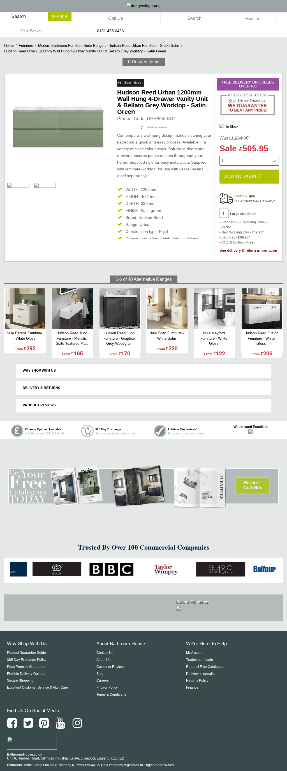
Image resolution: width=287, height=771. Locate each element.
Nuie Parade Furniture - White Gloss (24, 335)
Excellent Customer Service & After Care (37, 687)
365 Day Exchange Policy (26, 659)
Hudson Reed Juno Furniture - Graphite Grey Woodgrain (119, 338)
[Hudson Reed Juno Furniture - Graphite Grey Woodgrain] (119, 308)
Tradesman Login (199, 659)
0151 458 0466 (110, 31)
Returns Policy (197, 680)
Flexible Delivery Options (26, 673)
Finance (192, 687)
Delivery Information (201, 673)
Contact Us (104, 652)
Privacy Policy (107, 687)
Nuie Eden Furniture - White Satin (166, 335)
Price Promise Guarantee (26, 666)
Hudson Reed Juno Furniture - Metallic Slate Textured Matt (72, 338)
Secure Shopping (20, 680)
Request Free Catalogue (205, 666)
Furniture (26, 45)
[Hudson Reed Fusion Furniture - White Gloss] (262, 308)
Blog (99, 673)
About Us (103, 659)
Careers (102, 680)
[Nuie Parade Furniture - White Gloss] (25, 308)
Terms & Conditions (111, 694)
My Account (194, 652)
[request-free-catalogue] (143, 505)
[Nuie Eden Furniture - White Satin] (167, 308)
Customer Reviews (110, 666)
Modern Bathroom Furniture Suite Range (70, 45)
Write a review (157, 127)
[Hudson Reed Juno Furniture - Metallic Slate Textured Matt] (72, 308)
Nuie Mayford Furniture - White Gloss (213, 338)
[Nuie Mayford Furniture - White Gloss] (214, 308)
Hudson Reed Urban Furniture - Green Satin (143, 45)
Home (9, 45)
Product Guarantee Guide (26, 652)
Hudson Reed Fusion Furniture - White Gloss (261, 338)
